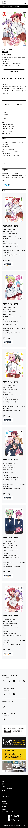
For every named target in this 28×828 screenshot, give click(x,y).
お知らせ (4, 801)
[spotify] (23, 681)
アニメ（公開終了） (9, 6)
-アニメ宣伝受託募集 (7, 788)
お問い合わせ (5, 803)
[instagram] (9, 681)
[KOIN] (14, 742)
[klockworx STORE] (14, 730)
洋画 (3, 781)
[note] (18, 681)
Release (19, 104)
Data (5, 104)
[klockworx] (4, 2)
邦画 (3, 784)
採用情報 (4, 809)
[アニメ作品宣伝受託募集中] (14, 754)
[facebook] (14, 681)
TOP (3, 6)
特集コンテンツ (5, 796)
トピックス (4, 794)
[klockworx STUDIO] (14, 766)
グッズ (3, 790)
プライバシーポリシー (7, 811)
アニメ (3, 786)
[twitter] (4, 681)
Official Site (14, 71)
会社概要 (4, 807)
